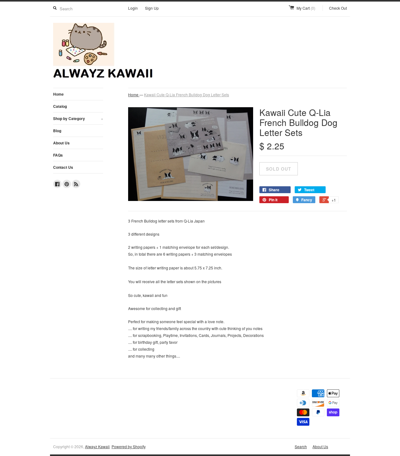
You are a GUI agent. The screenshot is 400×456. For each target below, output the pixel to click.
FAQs (58, 155)
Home (58, 94)
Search (301, 446)
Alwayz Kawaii (97, 446)
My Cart (306, 8)
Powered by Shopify (128, 446)
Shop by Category (78, 118)
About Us (61, 143)
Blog (57, 130)
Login (133, 8)
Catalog (60, 106)
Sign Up (152, 8)
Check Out (338, 8)
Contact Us (63, 167)
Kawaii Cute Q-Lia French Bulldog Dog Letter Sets (186, 94)
